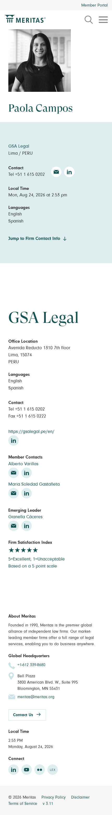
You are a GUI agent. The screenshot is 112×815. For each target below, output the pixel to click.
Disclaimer (80, 797)
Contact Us (23, 715)
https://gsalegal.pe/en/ (31, 431)
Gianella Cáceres (25, 517)
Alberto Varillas (23, 464)
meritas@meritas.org (35, 697)
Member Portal (94, 5)
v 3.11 (48, 803)
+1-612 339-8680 (31, 665)
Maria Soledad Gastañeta (34, 484)
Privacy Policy (54, 797)
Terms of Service (23, 803)
